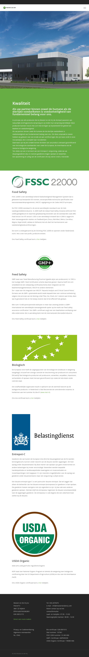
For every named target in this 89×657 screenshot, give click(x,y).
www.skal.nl (45, 392)
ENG (18, 635)
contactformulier (52, 611)
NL (15, 635)
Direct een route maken (22, 619)
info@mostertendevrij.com (62, 606)
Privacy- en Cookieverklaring (24, 630)
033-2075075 (54, 603)
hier (38, 239)
